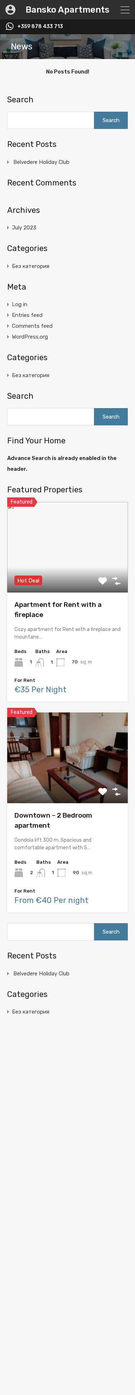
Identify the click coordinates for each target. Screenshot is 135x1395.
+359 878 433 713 (40, 27)
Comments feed (32, 326)
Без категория (30, 266)
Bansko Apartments (67, 9)
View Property (67, 574)
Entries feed (27, 315)
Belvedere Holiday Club (41, 162)
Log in (19, 304)
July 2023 (24, 227)
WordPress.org (30, 337)
